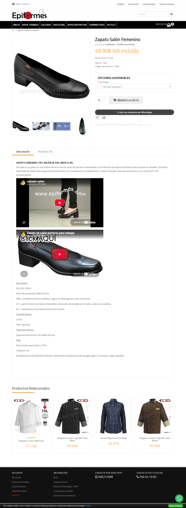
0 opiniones (110, 44)
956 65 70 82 (147, 476)
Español (25, 3)
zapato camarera (144, 124)
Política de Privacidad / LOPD (66, 486)
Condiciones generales (63, 491)
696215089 (105, 476)
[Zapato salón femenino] (21, 126)
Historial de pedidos (20, 482)
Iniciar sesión (133, 3)
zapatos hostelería (110, 124)
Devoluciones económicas (65, 495)
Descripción (23, 151)
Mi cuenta (16, 477)
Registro (120, 3)
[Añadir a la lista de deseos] (28, 448)
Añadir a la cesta (128, 100)
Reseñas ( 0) (45, 151)
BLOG (56, 477)
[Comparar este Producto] (35, 448)
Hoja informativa (19, 491)
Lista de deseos (19, 486)
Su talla (104, 82)
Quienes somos (60, 482)
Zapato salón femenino (28, 30)
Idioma (18, 3)
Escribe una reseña (125, 44)
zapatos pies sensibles (128, 124)
